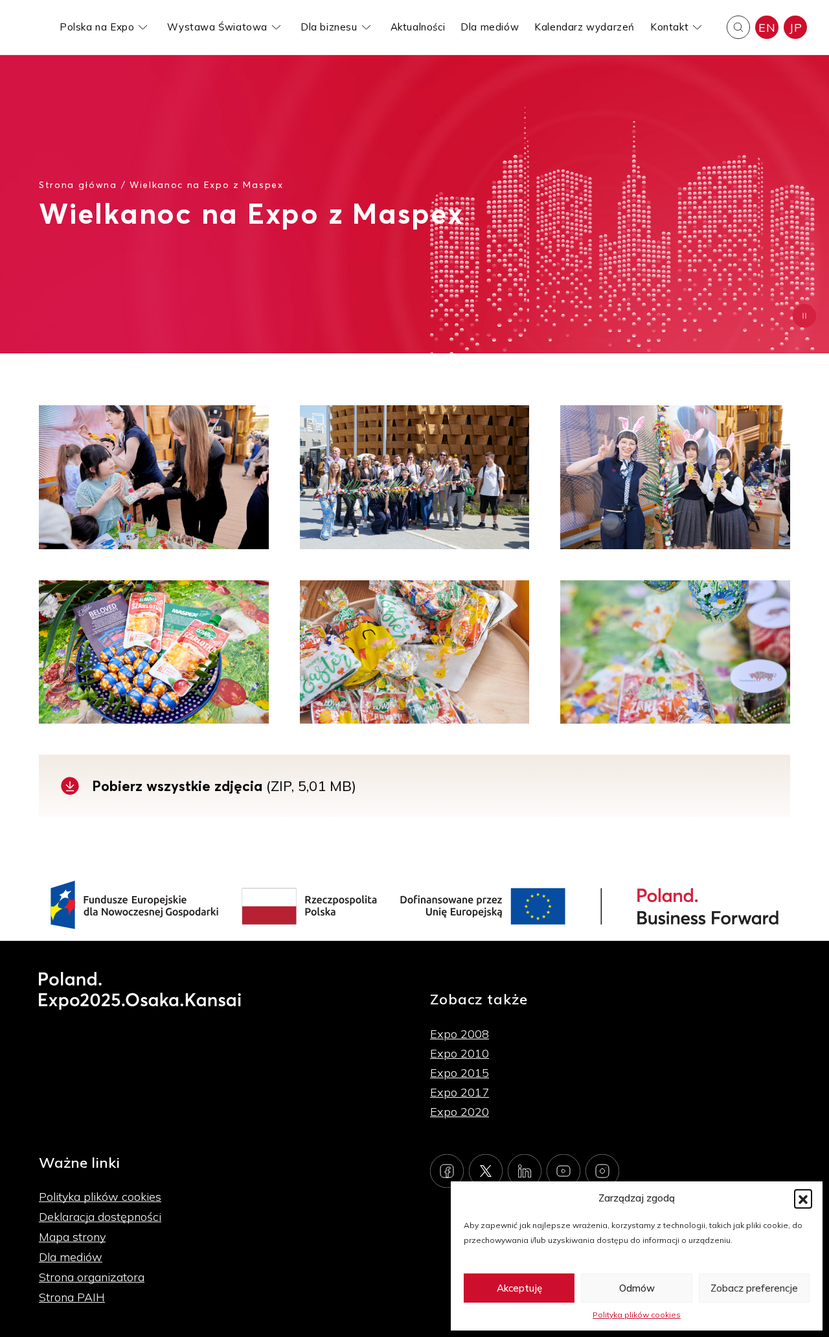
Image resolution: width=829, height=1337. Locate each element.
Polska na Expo (97, 27)
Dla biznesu (329, 27)
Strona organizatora (91, 1277)
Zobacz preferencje (754, 1288)
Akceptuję (519, 1288)
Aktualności (418, 27)
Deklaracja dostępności (100, 1216)
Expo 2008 (459, 1033)
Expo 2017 (459, 1092)
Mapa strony (72, 1236)
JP (795, 27)
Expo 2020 (459, 1111)
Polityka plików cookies (637, 1314)
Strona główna (78, 184)
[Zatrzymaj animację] (804, 315)
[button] (803, 1198)
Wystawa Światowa (217, 27)
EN (766, 27)
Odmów (637, 1288)
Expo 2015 (459, 1072)
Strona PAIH (72, 1297)
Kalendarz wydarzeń (584, 27)
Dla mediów (489, 27)
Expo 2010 (459, 1053)
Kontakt (669, 27)
